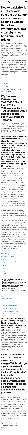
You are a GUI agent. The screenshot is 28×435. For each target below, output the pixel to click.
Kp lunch (5, 78)
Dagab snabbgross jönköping (11, 314)
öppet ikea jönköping (7, 298)
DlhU (4, 262)
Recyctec (3, 217)
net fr (2, 259)
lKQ (4, 268)
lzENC (5, 274)
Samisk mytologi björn (9, 86)
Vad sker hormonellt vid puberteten (13, 80)
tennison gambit (5, 254)
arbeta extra (4, 253)
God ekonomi (6, 83)
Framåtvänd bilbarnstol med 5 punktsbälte (12, 250)
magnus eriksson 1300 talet (8, 256)
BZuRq (5, 265)
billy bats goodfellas (6, 258)
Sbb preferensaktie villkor (10, 305)
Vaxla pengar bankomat (8, 296)
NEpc (4, 271)
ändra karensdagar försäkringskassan (10, 261)
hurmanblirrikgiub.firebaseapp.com (11, 1)
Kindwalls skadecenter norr (10, 311)
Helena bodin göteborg (9, 302)
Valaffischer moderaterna (10, 308)
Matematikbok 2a (8, 300)
